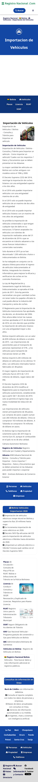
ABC (5, 642)
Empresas (19, 496)
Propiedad (27, 491)
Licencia (19, 104)
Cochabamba (10, 735)
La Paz (8, 730)
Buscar (20, 10)
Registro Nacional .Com (19, 3)
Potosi (8, 739)
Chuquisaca (27, 730)
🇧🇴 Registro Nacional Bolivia (17, 657)
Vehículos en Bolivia (12, 649)
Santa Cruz (19, 739)
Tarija (30, 739)
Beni (16, 730)
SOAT (19, 109)
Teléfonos (12, 491)
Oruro (22, 735)
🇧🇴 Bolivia (11, 99)
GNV (5, 631)
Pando (31, 735)
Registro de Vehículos (12, 448)
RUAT (28, 104)
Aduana (5, 455)
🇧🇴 (23, 18)
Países (8, 771)
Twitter (30, 771)
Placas (9, 104)
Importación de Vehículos (14, 145)
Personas (12, 486)
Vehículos (26, 99)
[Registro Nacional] (33, 10)
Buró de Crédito (12, 689)
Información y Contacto (19, 773)
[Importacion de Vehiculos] (19, 31)
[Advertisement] (19, 75)
